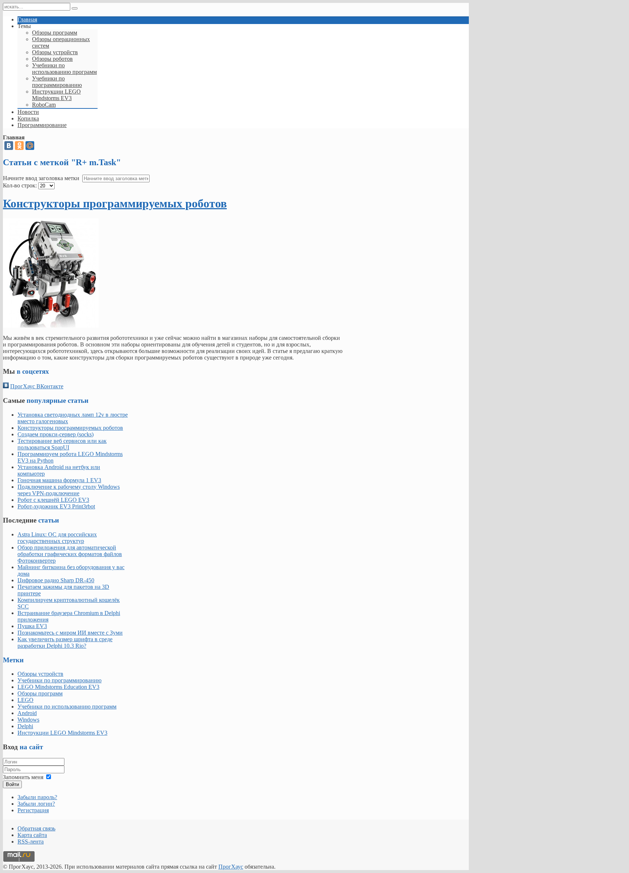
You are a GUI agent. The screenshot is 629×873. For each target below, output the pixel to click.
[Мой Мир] (29, 145)
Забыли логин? (36, 804)
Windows (28, 720)
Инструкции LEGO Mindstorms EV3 (62, 733)
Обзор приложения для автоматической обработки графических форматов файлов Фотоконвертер (69, 554)
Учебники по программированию (59, 680)
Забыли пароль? (37, 797)
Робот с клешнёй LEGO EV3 (53, 500)
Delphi (25, 726)
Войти (12, 784)
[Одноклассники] (19, 145)
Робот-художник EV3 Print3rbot (56, 506)
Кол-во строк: (20, 185)
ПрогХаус (230, 867)
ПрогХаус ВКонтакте (36, 386)
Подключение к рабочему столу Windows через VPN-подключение (68, 490)
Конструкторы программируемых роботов (115, 203)
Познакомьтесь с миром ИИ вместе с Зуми (70, 633)
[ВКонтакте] (8, 145)
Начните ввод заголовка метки (42, 178)
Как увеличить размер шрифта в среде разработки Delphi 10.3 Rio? (64, 642)
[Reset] (75, 8)
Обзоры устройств (40, 674)
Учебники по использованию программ (66, 706)
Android (27, 713)
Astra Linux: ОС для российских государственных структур (57, 537)
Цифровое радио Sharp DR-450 (55, 580)
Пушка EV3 (32, 626)
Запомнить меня (23, 777)
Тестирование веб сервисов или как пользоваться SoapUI (62, 444)
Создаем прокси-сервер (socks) (55, 434)
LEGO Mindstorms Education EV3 (58, 687)
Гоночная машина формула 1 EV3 (59, 480)
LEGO (25, 700)
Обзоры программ (40, 693)
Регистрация (33, 810)
